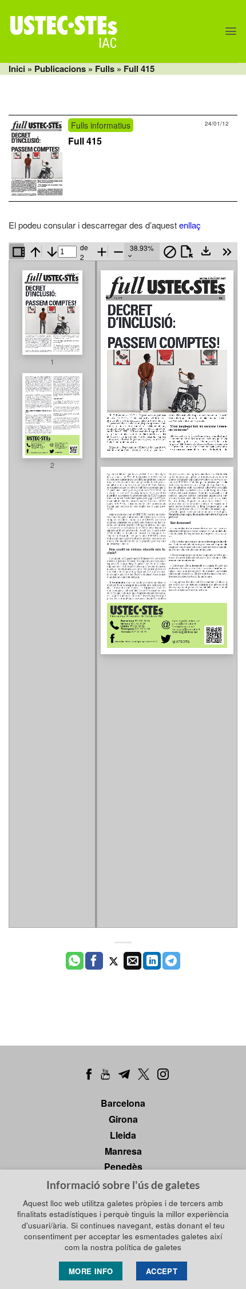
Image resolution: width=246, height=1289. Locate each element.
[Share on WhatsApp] (75, 961)
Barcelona (123, 1103)
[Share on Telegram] (171, 961)
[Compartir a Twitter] (113, 961)
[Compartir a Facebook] (94, 961)
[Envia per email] (132, 961)
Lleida (123, 1135)
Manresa (123, 1151)
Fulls (104, 68)
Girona (123, 1119)
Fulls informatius (100, 125)
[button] (230, 31)
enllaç (190, 225)
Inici (17, 68)
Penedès (123, 1166)
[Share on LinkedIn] (152, 961)
